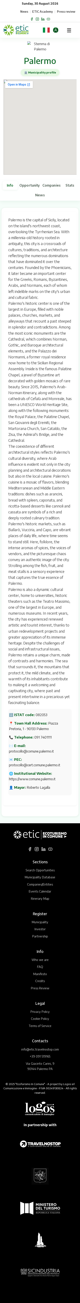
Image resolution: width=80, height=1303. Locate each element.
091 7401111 (43, 737)
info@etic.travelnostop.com (40, 1049)
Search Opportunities (40, 870)
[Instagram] (37, 19)
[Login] (55, 30)
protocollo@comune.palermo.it (31, 751)
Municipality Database (40, 877)
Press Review (40, 988)
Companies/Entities (40, 884)
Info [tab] (10, 185)
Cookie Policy (40, 1018)
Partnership (40, 936)
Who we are (40, 960)
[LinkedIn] (43, 19)
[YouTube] (48, 19)
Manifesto (40, 974)
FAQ (40, 967)
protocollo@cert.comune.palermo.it (34, 765)
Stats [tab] (69, 185)
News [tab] (40, 195)
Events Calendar (40, 891)
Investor (40, 929)
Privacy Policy (40, 1011)
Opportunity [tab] (29, 185)
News (24, 11)
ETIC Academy (42, 11)
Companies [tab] (51, 185)
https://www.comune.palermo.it (32, 779)
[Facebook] (31, 19)
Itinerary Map (40, 898)
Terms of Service (40, 1026)
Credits (40, 981)
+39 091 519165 (40, 1056)
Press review (66, 11)
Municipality (40, 922)
